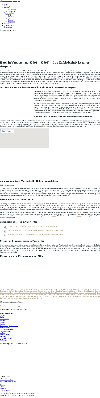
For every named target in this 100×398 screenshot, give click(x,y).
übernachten (39, 247)
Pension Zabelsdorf (20, 293)
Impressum (3, 378)
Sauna (79, 216)
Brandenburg (4, 319)
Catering (10, 20)
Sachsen (2, 333)
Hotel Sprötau (38, 294)
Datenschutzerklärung (6, 380)
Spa (11, 214)
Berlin (2, 317)
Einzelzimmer (12, 9)
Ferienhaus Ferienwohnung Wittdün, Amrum (70, 293)
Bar (9, 18)
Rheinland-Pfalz (5, 331)
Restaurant (11, 16)
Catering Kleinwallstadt (7, 289)
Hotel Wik (88, 296)
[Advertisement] (50, 45)
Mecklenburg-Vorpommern (9, 326)
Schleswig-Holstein (6, 338)
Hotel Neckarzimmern (33, 293)
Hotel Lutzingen (89, 291)
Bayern (2, 315)
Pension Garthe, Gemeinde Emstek (17, 298)
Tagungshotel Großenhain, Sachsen (26, 291)
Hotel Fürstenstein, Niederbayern (54, 294)
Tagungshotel (8, 27)
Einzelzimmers (48, 98)
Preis (43, 126)
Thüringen (3, 340)
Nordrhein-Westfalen (7, 329)
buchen (36, 76)
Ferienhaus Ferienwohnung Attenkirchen (21, 294)
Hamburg (3, 322)
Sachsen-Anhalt (5, 334)
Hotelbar (31, 207)
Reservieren (86, 121)
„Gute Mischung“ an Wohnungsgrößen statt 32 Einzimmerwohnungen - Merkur (33, 226)
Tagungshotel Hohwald (35, 298)
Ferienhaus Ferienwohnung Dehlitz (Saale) (44, 289)
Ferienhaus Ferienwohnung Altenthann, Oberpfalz (48, 296)
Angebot (78, 71)
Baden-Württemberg (7, 313)
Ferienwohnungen (5, 390)
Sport (6, 212)
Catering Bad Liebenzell (48, 293)
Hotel (11, 71)
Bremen (2, 320)
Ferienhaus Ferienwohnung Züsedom (50, 291)
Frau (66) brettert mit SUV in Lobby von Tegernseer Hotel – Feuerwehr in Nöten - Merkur (36, 230)
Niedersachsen (5, 327)
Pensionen (3, 388)
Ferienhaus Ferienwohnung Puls (74, 296)
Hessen (2, 324)
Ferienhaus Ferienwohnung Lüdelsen (88, 294)
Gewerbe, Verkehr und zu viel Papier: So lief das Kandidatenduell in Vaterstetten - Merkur (36, 234)
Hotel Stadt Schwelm (23, 289)
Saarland (3, 336)
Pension (6, 23)
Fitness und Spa (9, 13)
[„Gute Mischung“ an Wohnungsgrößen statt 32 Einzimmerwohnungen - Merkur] (5, 228)
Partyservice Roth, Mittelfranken (21, 296)
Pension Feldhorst (70, 294)
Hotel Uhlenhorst (85, 289)
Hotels (86, 71)
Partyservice (11, 22)
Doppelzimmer (12, 11)
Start (5, 4)
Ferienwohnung (9, 25)
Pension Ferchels (5, 296)
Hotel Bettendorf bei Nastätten (69, 289)
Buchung (7, 6)
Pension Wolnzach (90, 293)
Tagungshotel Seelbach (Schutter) (72, 291)
